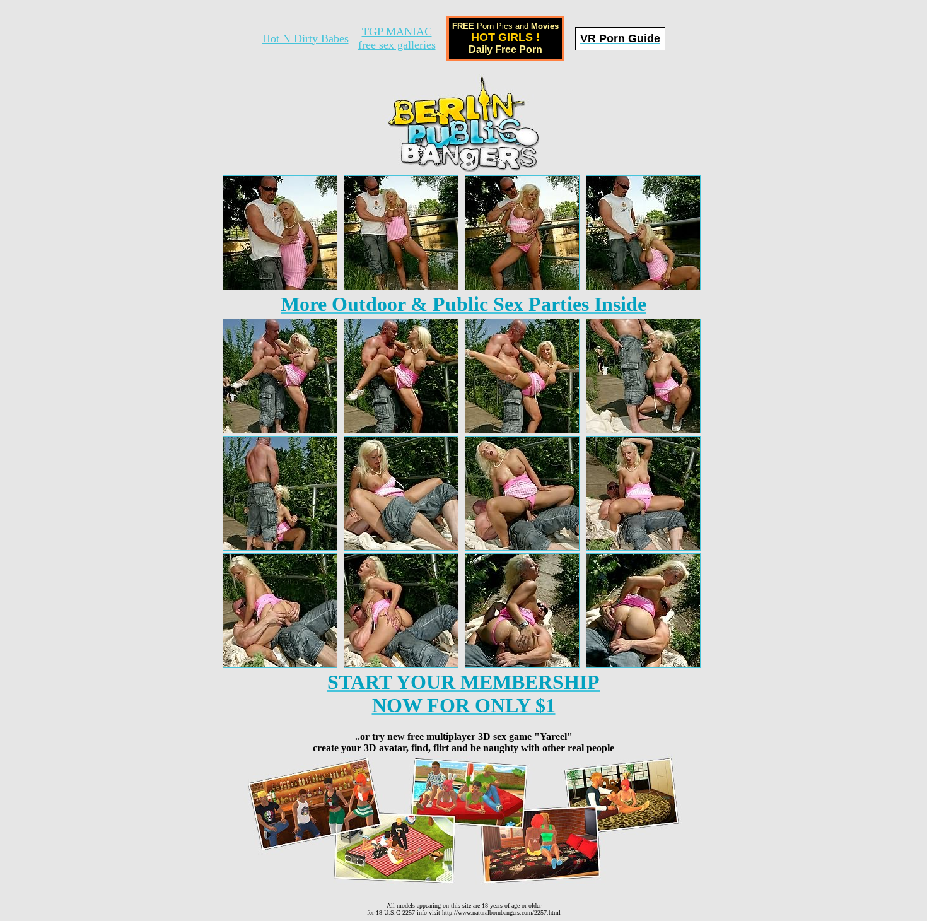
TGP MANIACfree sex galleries (397, 38)
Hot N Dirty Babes (305, 38)
